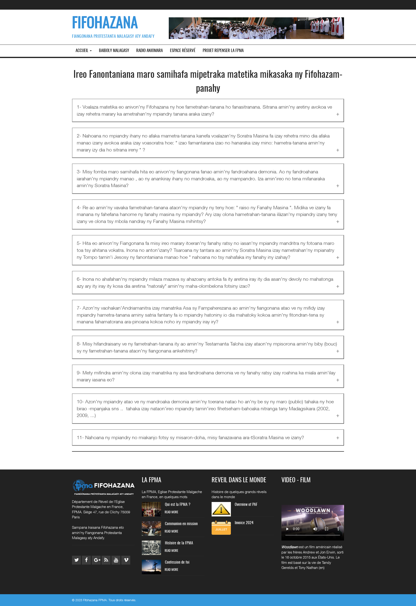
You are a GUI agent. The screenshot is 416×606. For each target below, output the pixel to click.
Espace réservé (182, 51)
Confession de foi (177, 562)
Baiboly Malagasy (114, 51)
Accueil (82, 51)
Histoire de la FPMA (179, 543)
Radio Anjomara (149, 51)
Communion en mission (181, 524)
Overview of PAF (246, 505)
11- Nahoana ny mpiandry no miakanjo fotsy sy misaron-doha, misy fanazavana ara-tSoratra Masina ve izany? (190, 437)
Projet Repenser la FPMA (223, 51)
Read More (171, 512)
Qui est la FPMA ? (177, 505)
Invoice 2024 (244, 523)
